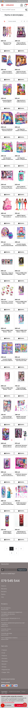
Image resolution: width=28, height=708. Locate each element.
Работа (3, 594)
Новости (3, 586)
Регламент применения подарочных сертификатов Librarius (11, 613)
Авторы (4, 667)
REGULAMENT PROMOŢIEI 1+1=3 (10, 618)
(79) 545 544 (22, 1)
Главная (4, 650)
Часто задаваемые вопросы (9, 638)
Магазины (4, 589)
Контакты (4, 591)
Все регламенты (6, 608)
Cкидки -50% (6, 672)
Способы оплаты (6, 629)
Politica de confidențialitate (7, 702)
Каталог (4, 664)
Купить (7, 51)
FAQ (2, 597)
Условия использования (14, 691)
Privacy (23, 691)
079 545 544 (10, 581)
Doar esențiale (7, 705)
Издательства (6, 669)
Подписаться (22, 570)
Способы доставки (6, 633)
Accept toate (20, 705)
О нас (3, 653)
